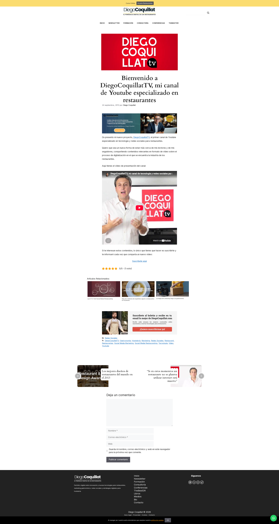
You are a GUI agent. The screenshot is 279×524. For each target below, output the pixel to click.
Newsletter (139, 478)
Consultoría (140, 484)
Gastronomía (125, 341)
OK (168, 520)
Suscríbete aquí (139, 261)
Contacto (138, 502)
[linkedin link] (190, 482)
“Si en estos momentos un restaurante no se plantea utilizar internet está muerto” (162, 376)
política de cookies (157, 520)
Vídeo (171, 343)
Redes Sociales (111, 338)
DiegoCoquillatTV (141, 137)
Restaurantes (107, 343)
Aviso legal (128, 515)
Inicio (136, 476)
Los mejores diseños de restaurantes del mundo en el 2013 (117, 374)
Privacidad (136, 515)
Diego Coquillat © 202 (139, 512)
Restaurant (169, 341)
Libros (137, 493)
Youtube (105, 346)
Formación (139, 481)
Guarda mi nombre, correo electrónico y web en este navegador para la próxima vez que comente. (139, 450)
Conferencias (140, 487)
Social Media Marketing (124, 343)
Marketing (146, 341)
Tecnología (163, 343)
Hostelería (136, 341)
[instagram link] (198, 482)
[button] (273, 518)
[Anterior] (77, 376)
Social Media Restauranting (146, 343)
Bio (135, 499)
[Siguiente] (201, 376)
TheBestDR (140, 490)
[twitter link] (194, 482)
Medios (137, 496)
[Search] (208, 13)
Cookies (144, 515)
